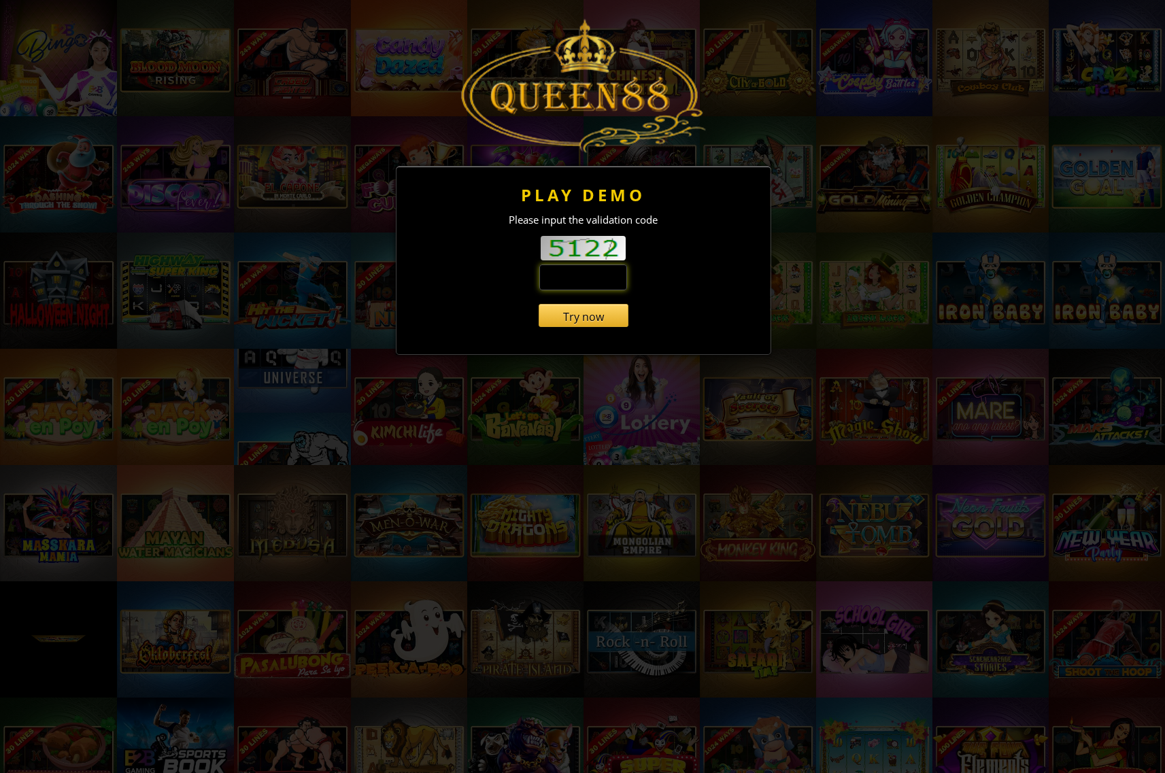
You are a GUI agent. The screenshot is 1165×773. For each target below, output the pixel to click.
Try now (583, 316)
